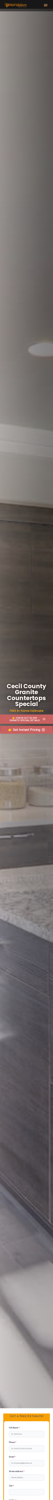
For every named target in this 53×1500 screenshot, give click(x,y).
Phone (12, 1442)
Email (12, 1457)
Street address (16, 1471)
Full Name (14, 1428)
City (11, 1486)
